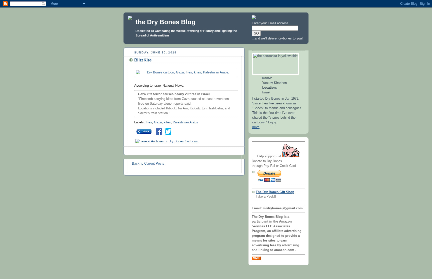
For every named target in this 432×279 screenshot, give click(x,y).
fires (149, 122)
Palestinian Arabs (185, 122)
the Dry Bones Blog (166, 22)
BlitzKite (143, 60)
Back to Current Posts (148, 163)
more (256, 127)
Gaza (158, 122)
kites (167, 122)
